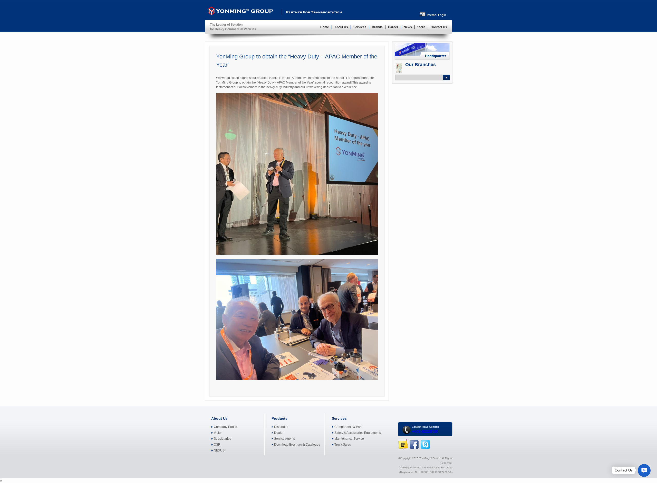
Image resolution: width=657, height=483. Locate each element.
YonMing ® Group (240, 11)
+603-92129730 (425, 431)
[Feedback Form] (403, 448)
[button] (644, 470)
